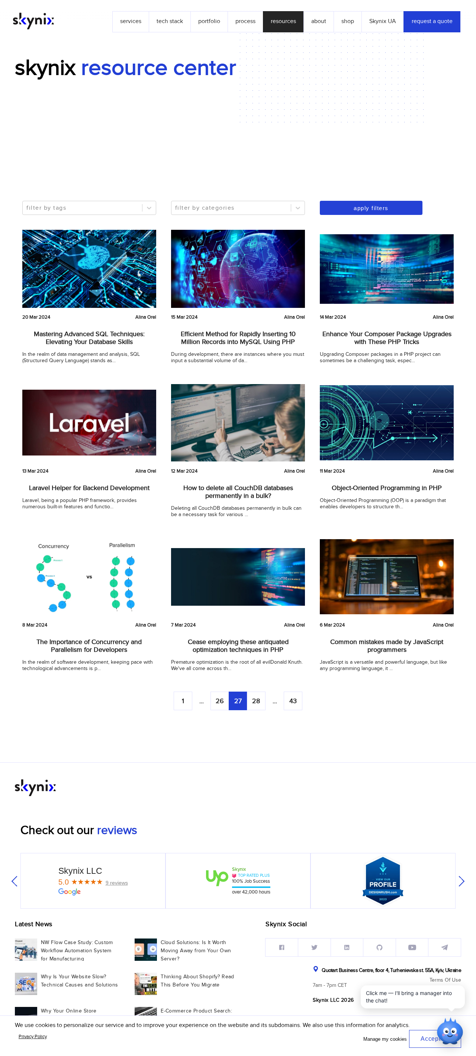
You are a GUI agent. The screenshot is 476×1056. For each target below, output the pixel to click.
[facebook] (281, 947)
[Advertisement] (238, 137)
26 (220, 701)
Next (459, 881)
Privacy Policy (33, 1037)
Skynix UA (382, 21)
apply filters (371, 208)
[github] (379, 947)
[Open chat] (450, 1030)
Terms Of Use (445, 980)
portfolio (209, 21)
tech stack (170, 21)
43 (293, 701)
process (245, 21)
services (130, 21)
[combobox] (27, 208)
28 (256, 701)
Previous (17, 881)
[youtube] (412, 947)
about (318, 21)
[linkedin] (347, 947)
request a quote (432, 21)
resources (283, 21)
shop (347, 21)
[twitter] (314, 947)
